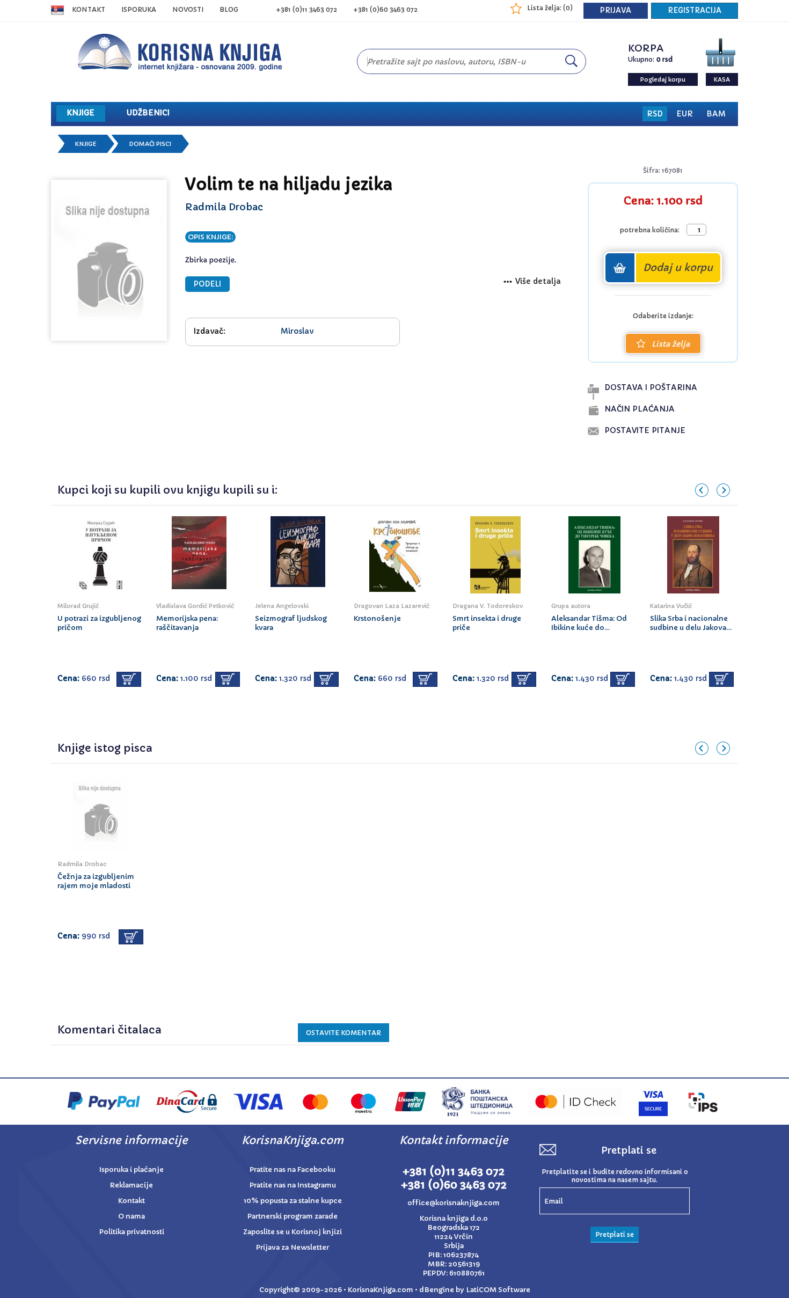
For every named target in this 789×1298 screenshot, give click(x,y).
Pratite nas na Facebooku (292, 1169)
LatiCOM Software (498, 1289)
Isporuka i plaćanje (131, 1169)
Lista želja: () (550, 8)
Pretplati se (614, 1234)
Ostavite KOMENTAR (343, 1033)
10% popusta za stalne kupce (293, 1200)
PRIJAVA (615, 10)
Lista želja (671, 344)
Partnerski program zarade (292, 1216)
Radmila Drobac (224, 207)
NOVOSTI (187, 9)
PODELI (207, 284)
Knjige (86, 144)
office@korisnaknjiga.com (453, 1202)
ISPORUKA (138, 9)
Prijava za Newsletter (292, 1247)
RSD (655, 114)
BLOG (229, 9)
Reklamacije (131, 1185)
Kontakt (88, 9)
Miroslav (297, 331)
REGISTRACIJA (694, 10)
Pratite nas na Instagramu (293, 1185)
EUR (684, 114)
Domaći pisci (150, 144)
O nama (131, 1216)
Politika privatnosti (131, 1231)
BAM (716, 114)
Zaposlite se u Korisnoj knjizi (292, 1231)
